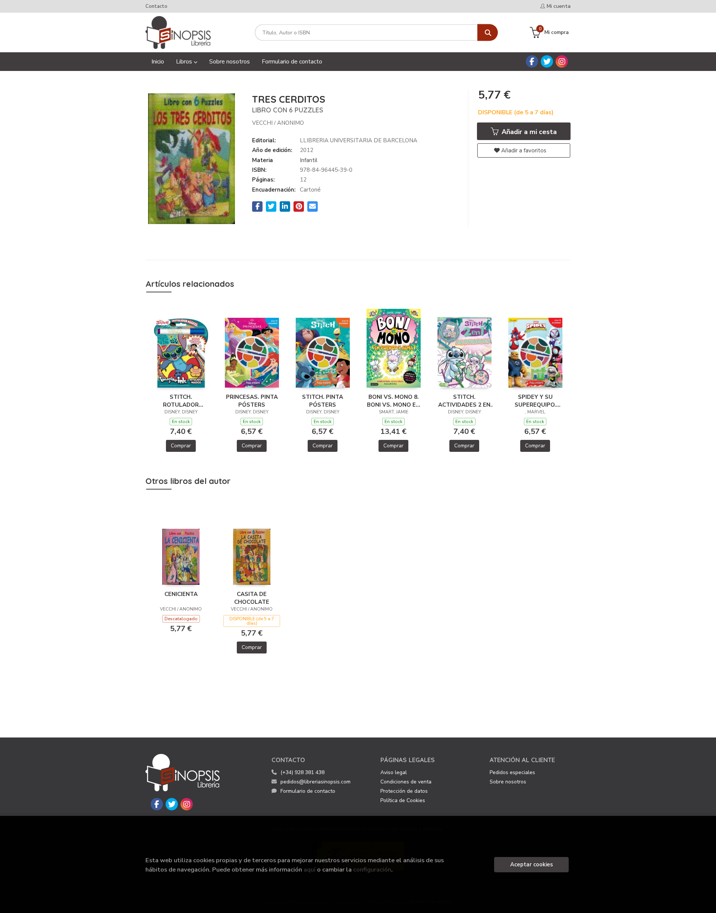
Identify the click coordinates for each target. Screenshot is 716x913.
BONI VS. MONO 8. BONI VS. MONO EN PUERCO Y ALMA (393, 400)
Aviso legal (393, 772)
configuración (372, 869)
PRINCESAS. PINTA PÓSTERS (252, 400)
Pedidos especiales (512, 772)
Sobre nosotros (508, 781)
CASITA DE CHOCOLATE (251, 597)
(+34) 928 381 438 (302, 772)
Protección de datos (404, 791)
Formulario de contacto (307, 791)
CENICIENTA (181, 594)
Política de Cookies (402, 800)
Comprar (181, 445)
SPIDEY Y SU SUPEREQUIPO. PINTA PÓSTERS (535, 400)
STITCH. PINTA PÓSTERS (322, 400)
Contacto (156, 6)
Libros (185, 62)
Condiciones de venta (405, 781)
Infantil (308, 160)
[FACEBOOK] (532, 61)
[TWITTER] (547, 61)
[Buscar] (487, 32)
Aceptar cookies (531, 864)
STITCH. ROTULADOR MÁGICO (181, 400)
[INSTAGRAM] (562, 61)
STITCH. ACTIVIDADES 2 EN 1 (464, 400)
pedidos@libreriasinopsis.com (315, 781)
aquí (309, 869)
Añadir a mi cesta (528, 131)
